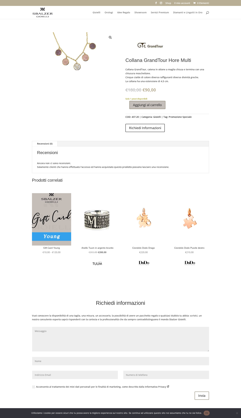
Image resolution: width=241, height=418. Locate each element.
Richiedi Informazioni (145, 128)
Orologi (109, 12)
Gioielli (96, 12)
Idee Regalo (123, 12)
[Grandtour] (150, 46)
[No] (237, 413)
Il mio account (182, 3)
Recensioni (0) (44, 143)
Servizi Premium (160, 12)
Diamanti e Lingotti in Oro (187, 12)
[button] (110, 37)
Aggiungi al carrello (147, 105)
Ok (206, 413)
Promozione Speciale (180, 116)
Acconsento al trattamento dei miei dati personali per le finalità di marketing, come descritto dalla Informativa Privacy (101, 386)
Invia (201, 395)
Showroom (140, 12)
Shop (168, 3)
